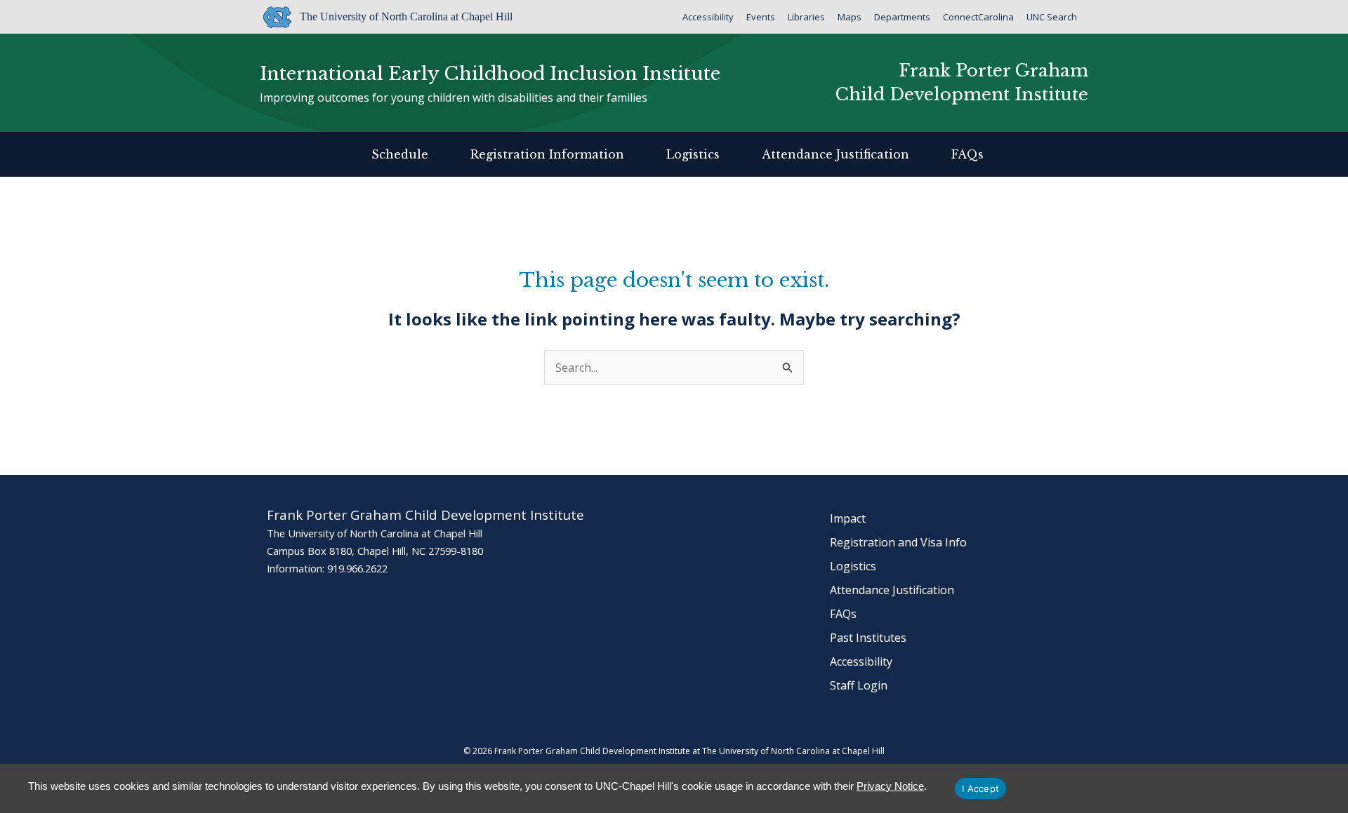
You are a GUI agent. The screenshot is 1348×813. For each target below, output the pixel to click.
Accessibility (708, 17)
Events (760, 17)
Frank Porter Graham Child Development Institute (961, 82)
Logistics (693, 154)
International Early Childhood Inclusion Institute (490, 73)
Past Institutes (868, 637)
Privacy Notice (890, 786)
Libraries (806, 17)
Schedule (399, 154)
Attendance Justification (835, 154)
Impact (848, 518)
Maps (849, 17)
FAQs (967, 154)
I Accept (980, 788)
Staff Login (858, 685)
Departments (902, 17)
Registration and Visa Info (898, 542)
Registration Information (547, 154)
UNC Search (1051, 17)
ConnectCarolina (978, 17)
